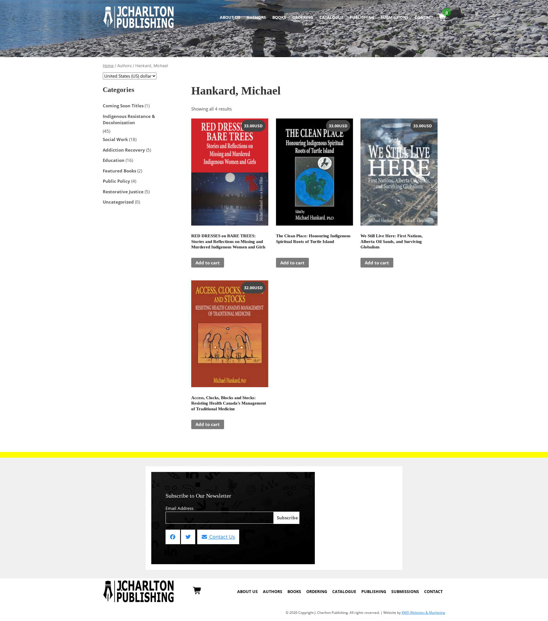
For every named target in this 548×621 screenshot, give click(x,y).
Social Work (115, 139)
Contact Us (221, 536)
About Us (230, 17)
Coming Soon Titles (123, 105)
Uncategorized (118, 202)
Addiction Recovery (124, 150)
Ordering (302, 17)
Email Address (180, 508)
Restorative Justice (123, 191)
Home (108, 65)
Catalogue (331, 17)
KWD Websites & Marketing (423, 612)
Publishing (362, 17)
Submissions (394, 17)
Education (113, 160)
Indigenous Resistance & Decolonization (129, 119)
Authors (256, 17)
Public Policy (116, 181)
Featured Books (119, 171)
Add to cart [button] (208, 263)
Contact (424, 17)
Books (279, 17)
